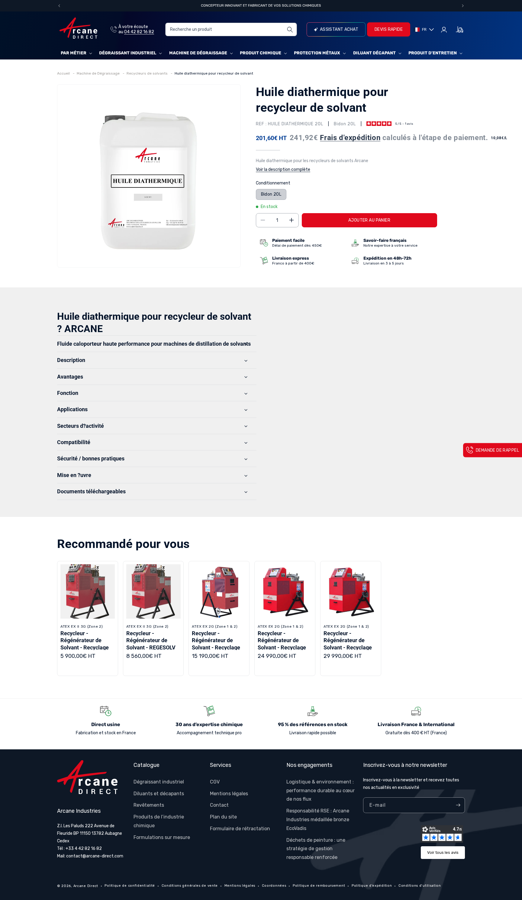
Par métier (73, 53)
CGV (215, 781)
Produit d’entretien (432, 53)
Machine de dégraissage (198, 53)
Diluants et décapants (159, 793)
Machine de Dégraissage (99, 73)
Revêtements (149, 805)
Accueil (64, 73)
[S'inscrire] (458, 805)
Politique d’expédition (372, 886)
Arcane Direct (85, 886)
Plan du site (223, 817)
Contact (219, 805)
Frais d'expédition (350, 137)
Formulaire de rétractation (240, 828)
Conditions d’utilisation (419, 886)
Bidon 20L (271, 194)
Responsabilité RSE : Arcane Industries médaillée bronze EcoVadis (317, 819)
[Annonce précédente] (59, 5)
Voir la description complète (283, 169)
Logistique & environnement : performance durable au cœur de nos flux (320, 790)
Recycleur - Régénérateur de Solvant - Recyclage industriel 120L (282, 644)
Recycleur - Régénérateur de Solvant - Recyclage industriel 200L (348, 644)
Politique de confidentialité (130, 886)
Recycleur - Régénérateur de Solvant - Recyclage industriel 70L (216, 644)
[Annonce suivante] (462, 5)
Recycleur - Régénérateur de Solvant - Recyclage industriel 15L (84, 644)
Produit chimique (260, 53)
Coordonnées (274, 886)
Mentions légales (229, 793)
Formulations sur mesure (162, 837)
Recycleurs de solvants (148, 73)
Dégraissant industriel (127, 53)
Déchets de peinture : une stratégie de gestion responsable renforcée (315, 848)
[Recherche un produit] (290, 29)
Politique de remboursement (319, 886)
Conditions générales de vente (190, 886)
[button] (76, 53)
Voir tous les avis (443, 852)
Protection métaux (317, 53)
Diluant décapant (374, 53)
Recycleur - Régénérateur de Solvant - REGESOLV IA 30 (151, 644)
